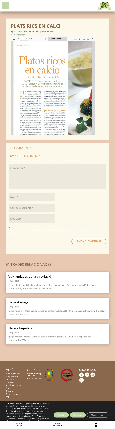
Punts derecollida (57, 424)
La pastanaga (18, 302)
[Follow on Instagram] (87, 375)
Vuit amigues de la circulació (29, 276)
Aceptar (61, 415)
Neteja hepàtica (20, 328)
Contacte (10, 382)
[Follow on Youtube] (92, 375)
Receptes (10, 391)
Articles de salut (31, 31)
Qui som (10, 379)
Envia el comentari (89, 241)
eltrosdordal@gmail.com (34, 374)
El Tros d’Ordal (13, 373)
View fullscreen (18, 34)
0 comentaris (48, 31)
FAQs (8, 397)
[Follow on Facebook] (81, 375)
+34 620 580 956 (34, 378)
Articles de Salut (13, 385)
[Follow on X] (81, 380)
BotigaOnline (19, 424)
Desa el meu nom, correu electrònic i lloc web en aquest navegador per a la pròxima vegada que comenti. (55, 232)
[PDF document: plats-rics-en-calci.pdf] (53, 85)
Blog (8, 388)
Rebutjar (78, 415)
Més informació (98, 415)
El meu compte (13, 394)
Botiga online (12, 376)
